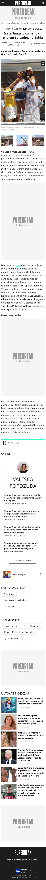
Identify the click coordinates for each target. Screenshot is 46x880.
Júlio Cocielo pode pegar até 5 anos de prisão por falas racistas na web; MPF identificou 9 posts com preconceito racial (31, 790)
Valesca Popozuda (13, 23)
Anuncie (36, 860)
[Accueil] (23, 3)
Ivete (18, 265)
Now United (11, 626)
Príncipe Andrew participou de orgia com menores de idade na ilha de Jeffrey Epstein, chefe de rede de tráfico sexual (30, 755)
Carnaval (9, 606)
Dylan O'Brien (12, 638)
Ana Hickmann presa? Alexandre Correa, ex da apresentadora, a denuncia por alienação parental (30, 719)
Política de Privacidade (14, 860)
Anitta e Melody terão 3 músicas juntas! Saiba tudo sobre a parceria (30, 735)
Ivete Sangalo (19, 574)
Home (3, 23)
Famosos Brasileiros (16, 600)
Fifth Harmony (32, 626)
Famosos (9, 594)
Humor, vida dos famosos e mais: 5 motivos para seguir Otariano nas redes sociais (31, 701)
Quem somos (27, 860)
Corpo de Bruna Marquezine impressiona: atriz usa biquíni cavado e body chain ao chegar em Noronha (31, 772)
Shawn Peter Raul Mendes (19, 632)
